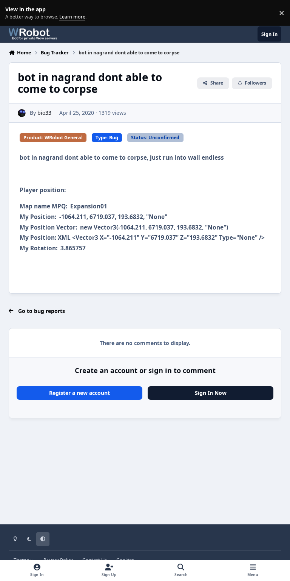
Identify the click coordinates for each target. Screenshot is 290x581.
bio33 (44, 112)
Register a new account (79, 392)
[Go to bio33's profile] (22, 113)
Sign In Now (211, 392)
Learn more (14, 13)
